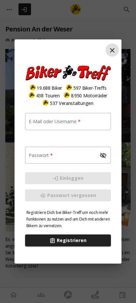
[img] (33, 87)
